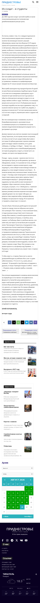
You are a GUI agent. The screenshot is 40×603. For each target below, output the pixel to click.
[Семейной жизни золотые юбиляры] (28, 436)
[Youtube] (26, 541)
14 (22, 498)
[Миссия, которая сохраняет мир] (32, 361)
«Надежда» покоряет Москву (11, 392)
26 (13, 507)
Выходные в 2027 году (12, 369)
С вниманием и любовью (9, 332)
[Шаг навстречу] (32, 350)
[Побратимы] (28, 448)
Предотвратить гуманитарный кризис (11, 406)
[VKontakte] (21, 541)
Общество (5, 14)
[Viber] (35, 322)
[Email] (22, 322)
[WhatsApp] (18, 322)
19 (13, 502)
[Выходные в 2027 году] (32, 372)
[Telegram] (27, 322)
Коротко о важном (10, 422)
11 (8, 498)
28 (22, 507)
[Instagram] (7, 541)
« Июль (5, 516)
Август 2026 (18, 479)
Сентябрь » (28, 516)
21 (22, 502)
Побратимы (8, 446)
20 (17, 502)
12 (13, 498)
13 (17, 498)
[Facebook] (10, 322)
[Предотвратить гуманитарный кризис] (28, 408)
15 (26, 498)
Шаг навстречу (9, 347)
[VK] (31, 322)
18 (8, 502)
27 (17, 507)
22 (26, 502)
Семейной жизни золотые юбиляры (13, 435)
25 (8, 507)
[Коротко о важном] (28, 424)
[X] (14, 322)
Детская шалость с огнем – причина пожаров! (29, 333)
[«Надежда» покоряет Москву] (28, 394)
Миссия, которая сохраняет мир (15, 358)
